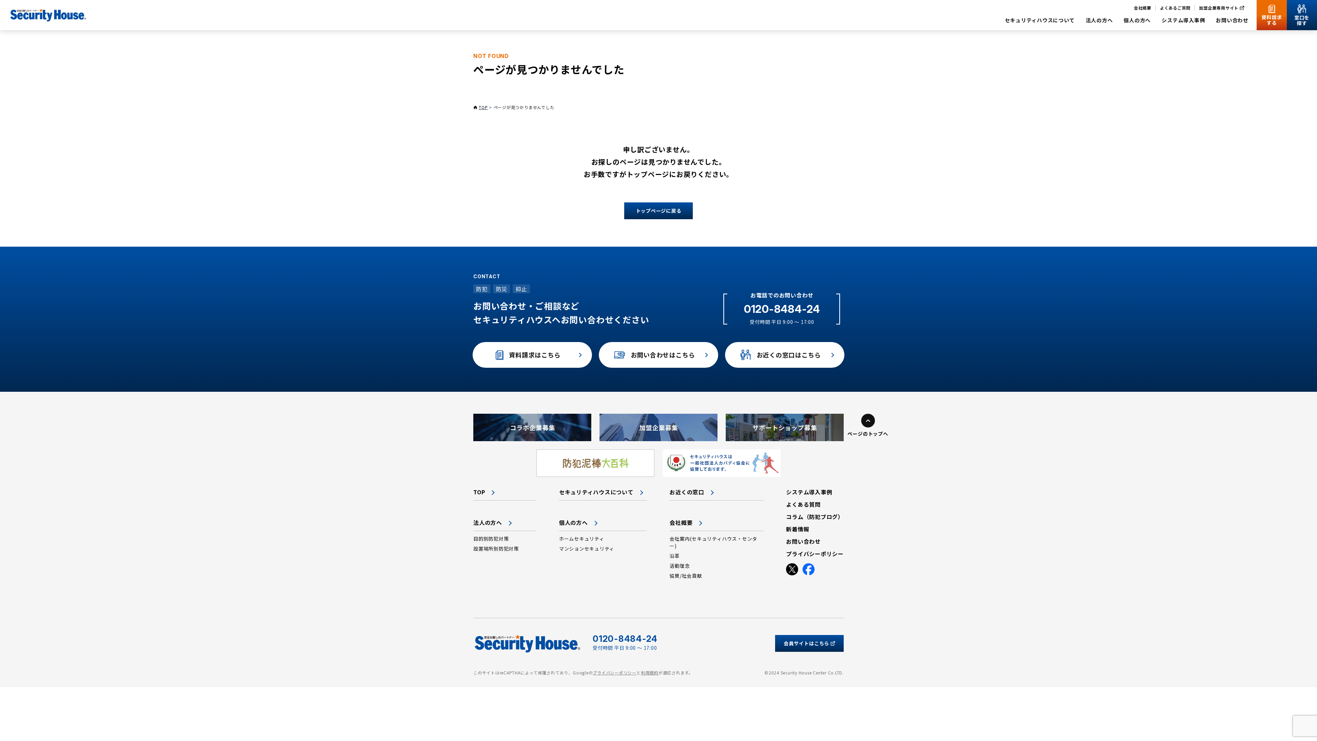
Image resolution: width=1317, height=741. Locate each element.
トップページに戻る (658, 210)
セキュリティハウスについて (596, 492)
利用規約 (649, 672)
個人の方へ (573, 522)
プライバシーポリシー (615, 672)
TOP (483, 107)
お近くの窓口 (686, 492)
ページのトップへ (867, 433)
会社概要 (680, 522)
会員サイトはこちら (806, 643)
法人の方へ (487, 522)
